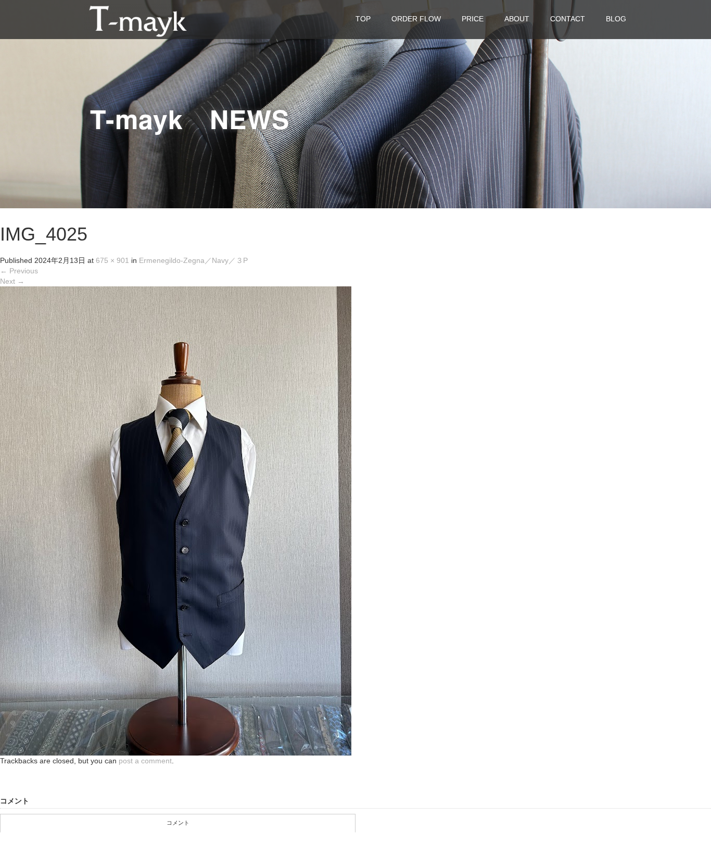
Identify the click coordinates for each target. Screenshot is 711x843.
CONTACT (567, 19)
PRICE (473, 19)
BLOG (616, 19)
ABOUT (516, 19)
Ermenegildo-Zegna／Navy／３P (193, 260)
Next (12, 281)
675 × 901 (112, 260)
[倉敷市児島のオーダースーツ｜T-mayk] (138, 19)
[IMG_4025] (175, 521)
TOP (363, 19)
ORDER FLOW (416, 19)
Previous (19, 271)
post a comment (145, 761)
